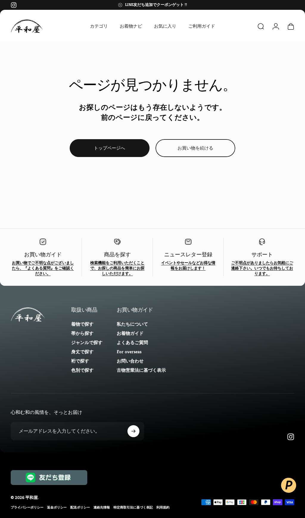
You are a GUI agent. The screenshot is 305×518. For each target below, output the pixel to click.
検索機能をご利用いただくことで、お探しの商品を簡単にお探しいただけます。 (117, 268)
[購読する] (133, 431)
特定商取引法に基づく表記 (133, 507)
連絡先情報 (102, 507)
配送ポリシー (80, 507)
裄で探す (80, 361)
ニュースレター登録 (188, 254)
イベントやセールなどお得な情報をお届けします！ (188, 265)
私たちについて (132, 324)
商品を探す (117, 254)
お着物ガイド (130, 333)
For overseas (129, 351)
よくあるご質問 (132, 342)
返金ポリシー (57, 507)
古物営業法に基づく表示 (141, 370)
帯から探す (82, 333)
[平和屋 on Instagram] (14, 5)
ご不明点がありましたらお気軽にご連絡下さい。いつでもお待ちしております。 (262, 268)
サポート (262, 254)
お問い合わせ (130, 361)
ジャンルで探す (86, 342)
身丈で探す (82, 351)
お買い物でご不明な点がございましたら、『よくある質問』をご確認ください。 (43, 268)
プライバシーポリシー (27, 507)
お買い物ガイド (43, 254)
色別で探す (82, 370)
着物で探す (82, 324)
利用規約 (162, 507)
